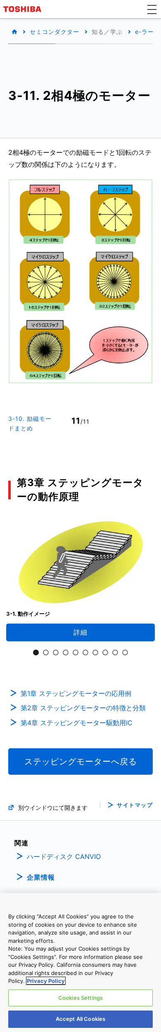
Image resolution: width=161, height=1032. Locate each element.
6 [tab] (85, 652)
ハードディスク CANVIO (64, 856)
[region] (80, 962)
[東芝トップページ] (23, 9)
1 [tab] (36, 652)
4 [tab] (66, 652)
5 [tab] (75, 652)
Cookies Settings (80, 997)
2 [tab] (46, 652)
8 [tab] (105, 652)
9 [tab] (115, 652)
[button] (152, 9)
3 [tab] (56, 652)
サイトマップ (135, 805)
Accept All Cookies (80, 1018)
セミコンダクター (54, 31)
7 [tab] (95, 652)
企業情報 (41, 877)
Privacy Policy (46, 980)
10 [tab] (125, 652)
